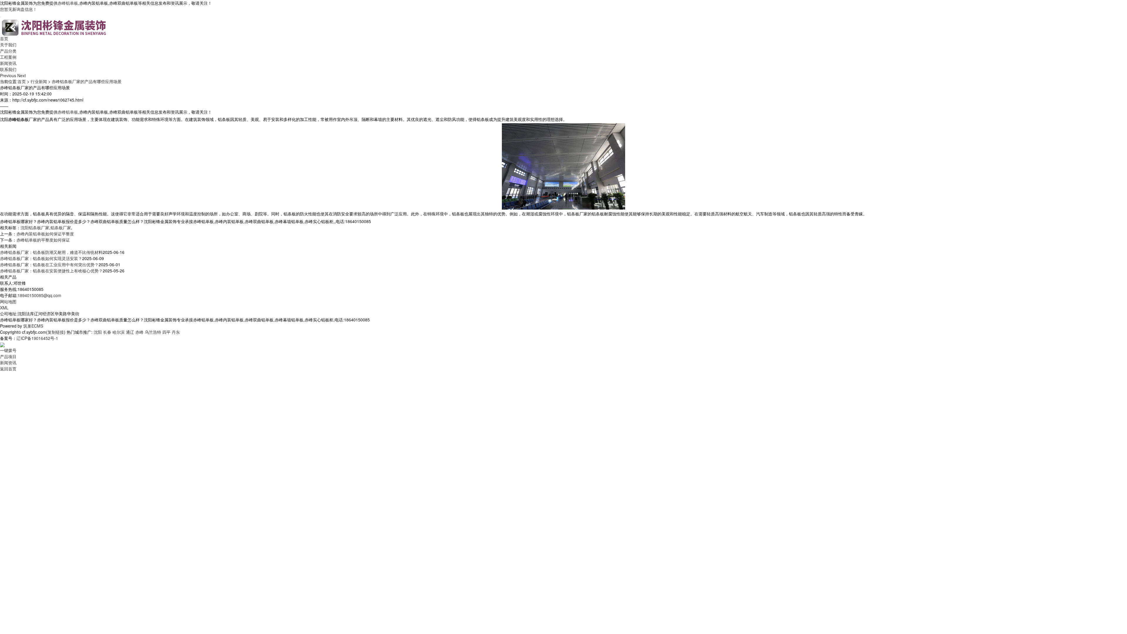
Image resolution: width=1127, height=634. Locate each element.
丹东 (176, 332)
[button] (8, 75)
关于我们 (8, 45)
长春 (107, 332)
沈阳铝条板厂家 (35, 227)
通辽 (130, 332)
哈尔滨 (118, 332)
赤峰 (139, 332)
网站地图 (8, 301)
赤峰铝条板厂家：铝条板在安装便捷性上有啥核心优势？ (51, 271)
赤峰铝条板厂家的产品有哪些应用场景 (87, 81)
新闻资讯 (8, 63)
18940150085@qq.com (39, 295)
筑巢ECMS (33, 326)
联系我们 (8, 69)
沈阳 (98, 332)
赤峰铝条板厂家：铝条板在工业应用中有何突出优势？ (49, 264)
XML (4, 308)
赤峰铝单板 (68, 3)
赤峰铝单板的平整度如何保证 (43, 240)
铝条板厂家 (60, 227)
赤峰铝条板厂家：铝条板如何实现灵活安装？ (41, 258)
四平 (166, 332)
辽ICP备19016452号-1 (37, 338)
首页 (4, 38)
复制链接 (56, 332)
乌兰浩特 (153, 332)
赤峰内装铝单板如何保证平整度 (45, 234)
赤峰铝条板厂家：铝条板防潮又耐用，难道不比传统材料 (51, 252)
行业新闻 (39, 81)
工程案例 (8, 57)
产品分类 (8, 51)
